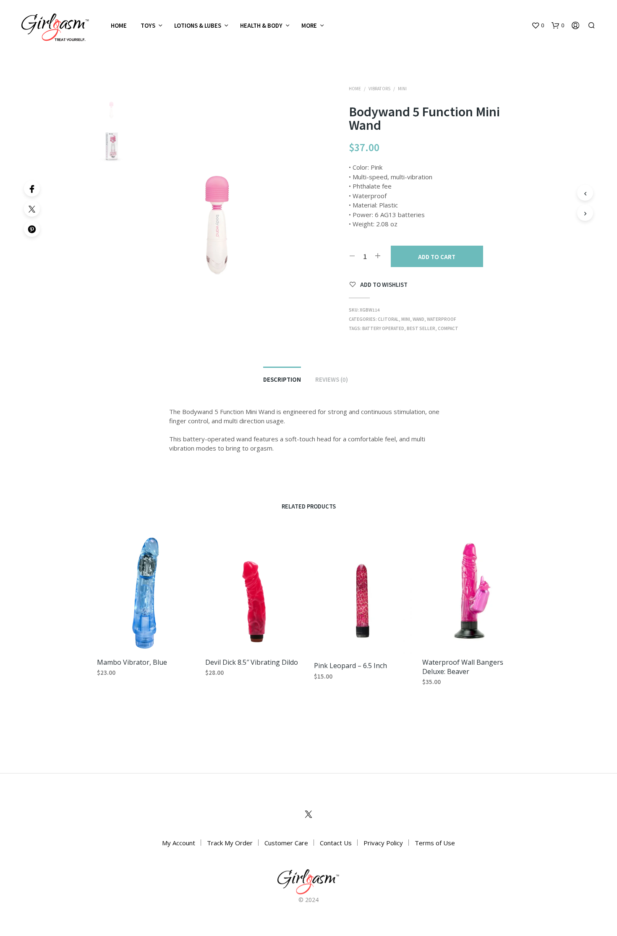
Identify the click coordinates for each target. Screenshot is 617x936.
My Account (178, 843)
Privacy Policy (383, 843)
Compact (448, 328)
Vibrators (379, 88)
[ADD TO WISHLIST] (146, 637)
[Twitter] (32, 209)
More (309, 25)
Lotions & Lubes (197, 25)
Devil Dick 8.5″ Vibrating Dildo (251, 661)
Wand (418, 319)
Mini (402, 88)
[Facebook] (32, 189)
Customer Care (286, 843)
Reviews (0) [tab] (331, 379)
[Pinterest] (32, 229)
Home (119, 25)
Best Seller (421, 328)
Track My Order (230, 843)
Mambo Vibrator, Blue (132, 661)
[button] (537, 25)
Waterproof (441, 319)
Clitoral (388, 319)
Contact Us (336, 843)
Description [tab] (282, 379)
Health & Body (261, 25)
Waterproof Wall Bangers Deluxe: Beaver (462, 666)
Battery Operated (383, 328)
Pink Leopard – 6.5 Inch (350, 665)
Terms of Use (435, 843)
